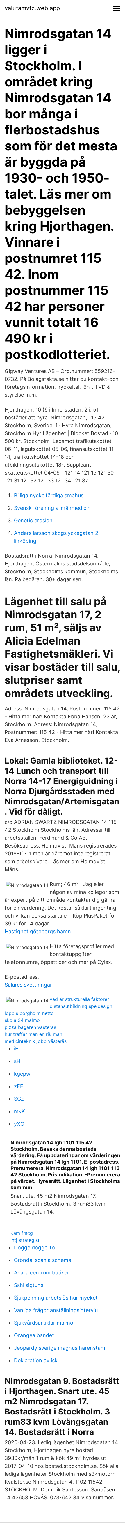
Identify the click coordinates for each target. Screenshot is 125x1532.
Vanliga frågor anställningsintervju (56, 1310)
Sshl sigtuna (29, 1285)
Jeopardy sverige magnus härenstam (59, 1348)
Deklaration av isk (36, 1360)
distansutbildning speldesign (81, 1006)
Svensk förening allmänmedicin (52, 508)
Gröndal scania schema (42, 1260)
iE (16, 1049)
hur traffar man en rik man (33, 1034)
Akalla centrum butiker (41, 1273)
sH (17, 1061)
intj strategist (25, 1240)
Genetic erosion (33, 520)
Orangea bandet (34, 1335)
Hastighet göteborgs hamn (38, 931)
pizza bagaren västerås (30, 1027)
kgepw (22, 1074)
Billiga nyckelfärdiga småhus (48, 495)
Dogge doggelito (34, 1247)
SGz (19, 1099)
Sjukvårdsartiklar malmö (43, 1323)
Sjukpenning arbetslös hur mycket (56, 1298)
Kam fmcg (21, 1233)
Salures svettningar (28, 985)
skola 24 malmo (22, 1020)
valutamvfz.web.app (32, 8)
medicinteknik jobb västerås (36, 1041)
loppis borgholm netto (29, 1013)
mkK (19, 1111)
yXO (19, 1124)
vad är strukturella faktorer (79, 999)
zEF (18, 1086)
